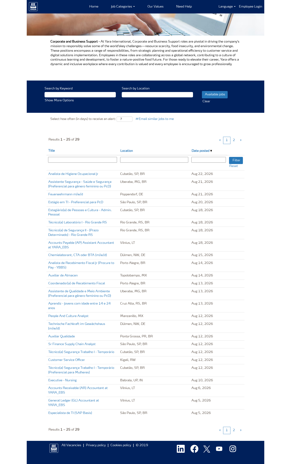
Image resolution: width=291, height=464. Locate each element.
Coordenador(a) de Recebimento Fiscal (76, 283)
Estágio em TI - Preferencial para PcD (75, 202)
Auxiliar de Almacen (63, 275)
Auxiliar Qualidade (61, 336)
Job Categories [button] (122, 6)
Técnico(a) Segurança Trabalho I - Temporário (81, 352)
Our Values (155, 6)
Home (93, 6)
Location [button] (126, 151)
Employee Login (250, 6)
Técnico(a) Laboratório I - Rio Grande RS (77, 222)
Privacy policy (96, 445)
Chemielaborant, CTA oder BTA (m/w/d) (77, 255)
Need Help (184, 6)
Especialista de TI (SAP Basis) (70, 413)
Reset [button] (233, 166)
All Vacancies (71, 445)
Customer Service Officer (66, 360)
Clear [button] (206, 101)
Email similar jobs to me (156, 119)
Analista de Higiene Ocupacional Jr (73, 174)
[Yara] (33, 6)
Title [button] (51, 150)
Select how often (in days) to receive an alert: (83, 119)
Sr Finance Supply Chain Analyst (72, 344)
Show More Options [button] (59, 100)
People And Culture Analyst (68, 316)
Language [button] (226, 6)
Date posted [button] (201, 151)
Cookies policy (120, 445)
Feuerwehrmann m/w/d (65, 194)
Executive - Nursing (62, 380)
